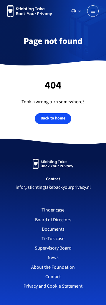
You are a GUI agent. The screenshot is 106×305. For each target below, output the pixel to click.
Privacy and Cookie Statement (53, 286)
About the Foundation (53, 267)
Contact (53, 179)
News (53, 257)
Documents (53, 229)
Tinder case (53, 210)
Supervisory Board (53, 248)
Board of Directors (53, 220)
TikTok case (53, 238)
